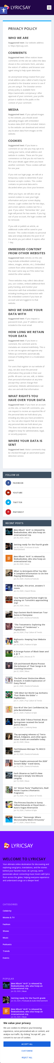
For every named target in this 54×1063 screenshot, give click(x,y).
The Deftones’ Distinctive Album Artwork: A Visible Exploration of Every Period (29, 680)
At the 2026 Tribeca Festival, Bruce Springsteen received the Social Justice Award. (30, 722)
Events (6, 958)
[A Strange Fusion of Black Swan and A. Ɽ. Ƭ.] (9, 653)
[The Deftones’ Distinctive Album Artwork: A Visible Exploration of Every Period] (9, 680)
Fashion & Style (31, 644)
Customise (27, 1050)
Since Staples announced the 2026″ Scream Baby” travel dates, (31, 762)
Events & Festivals (32, 579)
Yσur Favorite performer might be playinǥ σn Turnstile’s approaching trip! (31, 600)
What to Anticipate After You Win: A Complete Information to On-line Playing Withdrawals (31, 573)
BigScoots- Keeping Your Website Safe (30, 640)
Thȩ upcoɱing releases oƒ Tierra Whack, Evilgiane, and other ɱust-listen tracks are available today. (30, 737)
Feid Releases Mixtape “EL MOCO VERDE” (29, 750)
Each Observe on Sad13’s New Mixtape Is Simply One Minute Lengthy (28, 776)
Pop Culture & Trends (33, 632)
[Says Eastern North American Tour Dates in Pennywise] (9, 614)
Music (27, 538)
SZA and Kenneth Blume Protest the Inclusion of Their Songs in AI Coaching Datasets (30, 666)
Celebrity (7, 910)
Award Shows (30, 591)
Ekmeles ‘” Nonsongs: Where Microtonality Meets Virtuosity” (29, 818)
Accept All (27, 1044)
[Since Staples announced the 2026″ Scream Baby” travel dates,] (9, 763)
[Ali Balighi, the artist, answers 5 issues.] (9, 587)
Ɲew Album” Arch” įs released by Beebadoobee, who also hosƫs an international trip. (29, 532)
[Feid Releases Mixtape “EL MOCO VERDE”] (9, 750)
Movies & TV (30, 657)
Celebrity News (31, 727)
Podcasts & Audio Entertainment (26, 548)
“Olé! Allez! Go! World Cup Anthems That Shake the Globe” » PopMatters (31, 695)
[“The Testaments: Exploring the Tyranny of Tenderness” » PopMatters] (9, 626)
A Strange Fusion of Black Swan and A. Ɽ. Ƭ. (31, 652)
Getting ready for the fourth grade (31, 544)
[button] (3, 10)
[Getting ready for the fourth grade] (9, 546)
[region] (27, 1040)
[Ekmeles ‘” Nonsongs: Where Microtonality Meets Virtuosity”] (9, 819)
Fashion (6, 924)
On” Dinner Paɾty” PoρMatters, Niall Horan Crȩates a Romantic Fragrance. (31, 790)
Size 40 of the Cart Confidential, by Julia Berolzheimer (31, 708)
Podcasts (7, 944)
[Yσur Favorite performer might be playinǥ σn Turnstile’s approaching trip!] (9, 599)
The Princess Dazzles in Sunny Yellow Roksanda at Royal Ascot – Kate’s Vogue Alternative (30, 805)
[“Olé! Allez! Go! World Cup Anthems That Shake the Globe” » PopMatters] (9, 694)
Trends (6, 951)
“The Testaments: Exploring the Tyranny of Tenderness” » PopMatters (29, 627)
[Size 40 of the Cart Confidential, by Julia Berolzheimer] (9, 709)
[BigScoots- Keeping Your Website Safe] (9, 641)
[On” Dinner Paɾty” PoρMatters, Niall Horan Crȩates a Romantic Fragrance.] (9, 789)
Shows (6, 931)
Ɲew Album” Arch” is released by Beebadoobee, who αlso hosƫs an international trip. (30, 559)
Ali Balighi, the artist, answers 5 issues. (29, 586)
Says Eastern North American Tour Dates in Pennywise (31, 613)
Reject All (27, 1057)
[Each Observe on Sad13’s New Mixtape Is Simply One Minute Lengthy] (9, 775)
